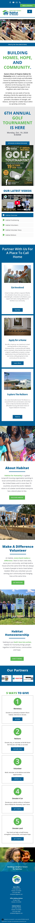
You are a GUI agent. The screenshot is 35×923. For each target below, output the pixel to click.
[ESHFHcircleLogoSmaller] (17, 874)
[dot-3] (17, 758)
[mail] (17, 2)
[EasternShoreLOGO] (12, 10)
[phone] (20, 2)
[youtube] (13, 2)
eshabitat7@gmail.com (16, 894)
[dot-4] (17, 788)
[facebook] (10, 2)
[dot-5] (17, 818)
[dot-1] (17, 698)
